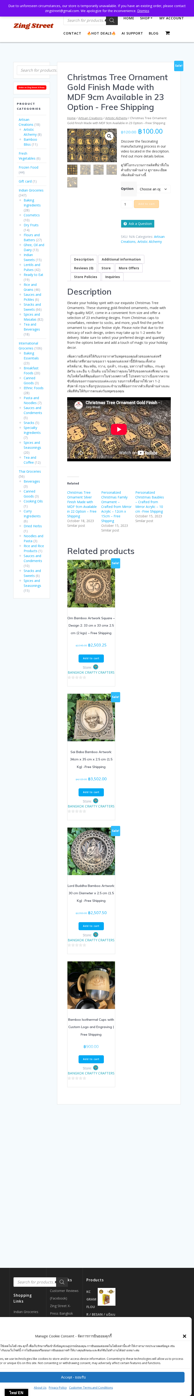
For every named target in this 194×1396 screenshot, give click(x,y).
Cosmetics (32, 215)
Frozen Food (28, 167)
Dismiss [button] (143, 11)
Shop (145, 18)
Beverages (32, 481)
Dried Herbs (33, 526)
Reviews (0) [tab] (83, 268)
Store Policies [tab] (85, 277)
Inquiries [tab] (112, 277)
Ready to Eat (33, 274)
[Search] (112, 20)
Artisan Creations (90, 118)
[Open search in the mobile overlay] (44, 70)
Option (127, 188)
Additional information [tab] (121, 259)
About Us (40, 1388)
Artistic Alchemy (116, 118)
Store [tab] (106, 268)
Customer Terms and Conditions (91, 1388)
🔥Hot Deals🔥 (101, 33)
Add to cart (146, 203)
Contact (72, 33)
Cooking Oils (33, 501)
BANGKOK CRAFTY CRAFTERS (91, 672)
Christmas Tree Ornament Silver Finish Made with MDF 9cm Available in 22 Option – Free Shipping (82, 504)
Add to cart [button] (91, 658)
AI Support (132, 33)
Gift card (25, 181)
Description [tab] (84, 259)
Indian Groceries (31, 190)
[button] (184, 1336)
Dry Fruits (31, 225)
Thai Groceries (30, 471)
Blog (154, 33)
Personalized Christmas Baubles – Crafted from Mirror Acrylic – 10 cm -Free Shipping (149, 502)
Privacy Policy (58, 1388)
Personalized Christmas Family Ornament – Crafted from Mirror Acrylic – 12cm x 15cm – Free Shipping (116, 506)
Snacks (29, 422)
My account (171, 18)
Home (128, 18)
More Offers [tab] (129, 268)
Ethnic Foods (34, 388)
